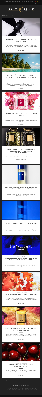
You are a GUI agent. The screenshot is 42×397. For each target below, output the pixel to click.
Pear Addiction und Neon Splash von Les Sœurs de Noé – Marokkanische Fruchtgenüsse (21, 151)
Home (4, 1)
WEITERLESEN (21, 50)
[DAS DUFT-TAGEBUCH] (21, 12)
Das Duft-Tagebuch (21, 386)
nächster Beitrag (12, 380)
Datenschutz (15, 388)
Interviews (8, 1)
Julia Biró (25, 74)
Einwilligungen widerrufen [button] (31, 389)
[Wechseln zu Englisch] (35, 1)
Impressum (8, 388)
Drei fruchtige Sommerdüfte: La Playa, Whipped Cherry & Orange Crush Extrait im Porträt (21, 77)
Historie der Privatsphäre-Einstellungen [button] (14, 389)
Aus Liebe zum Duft (30, 1)
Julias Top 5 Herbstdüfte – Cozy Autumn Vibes (21, 294)
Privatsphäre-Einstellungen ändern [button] (27, 388)
